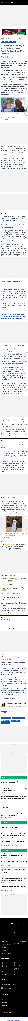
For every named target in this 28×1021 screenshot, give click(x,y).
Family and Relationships (17, 38)
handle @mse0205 (19, 168)
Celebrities (3, 792)
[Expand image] (26, 98)
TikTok (3, 168)
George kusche (5, 723)
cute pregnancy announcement (14, 689)
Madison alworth (6, 718)
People (7, 38)
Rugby (2, 857)
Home (2, 38)
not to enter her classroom (13, 669)
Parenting (4, 712)
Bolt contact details (18, 718)
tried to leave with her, (9, 683)
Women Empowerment (5, 874)
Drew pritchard (5, 720)
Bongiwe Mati (6, 57)
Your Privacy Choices (16, 1020)
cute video (12, 281)
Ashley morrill (16, 720)
